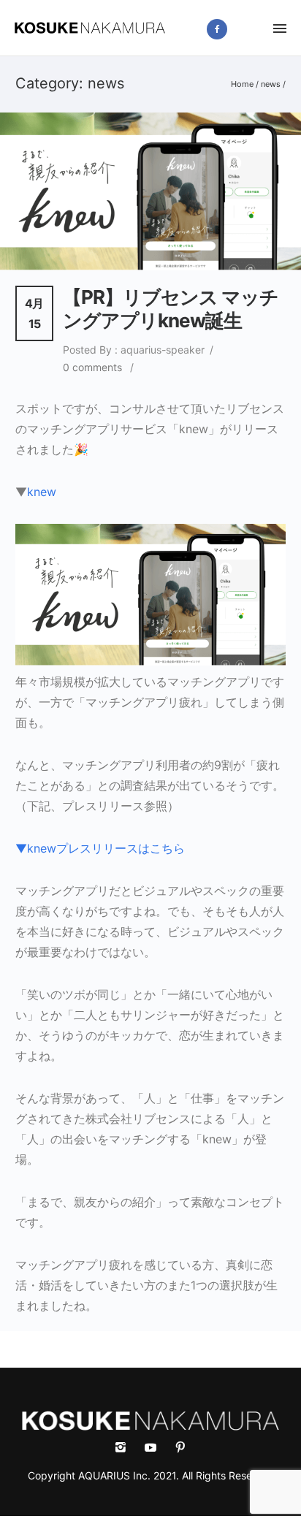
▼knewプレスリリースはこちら (100, 848)
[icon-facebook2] (221, 29)
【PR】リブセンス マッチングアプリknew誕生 (170, 309)
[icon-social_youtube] (154, 1447)
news (271, 84)
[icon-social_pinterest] (180, 1447)
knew (41, 491)
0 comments (92, 367)
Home (242, 84)
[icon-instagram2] (252, 29)
